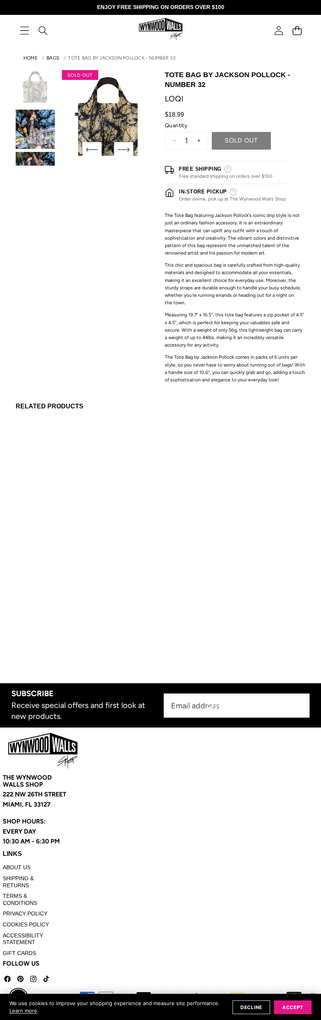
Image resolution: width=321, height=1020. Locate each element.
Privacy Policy (25, 913)
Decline (251, 1007)
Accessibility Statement (23, 939)
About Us (17, 867)
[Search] (43, 30)
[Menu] (24, 30)
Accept (292, 1007)
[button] (297, 30)
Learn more (23, 1010)
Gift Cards (19, 953)
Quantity (176, 125)
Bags (53, 58)
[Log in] (278, 30)
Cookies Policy (26, 924)
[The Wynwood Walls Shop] (161, 30)
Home (30, 58)
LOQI (174, 98)
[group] (35, 87)
